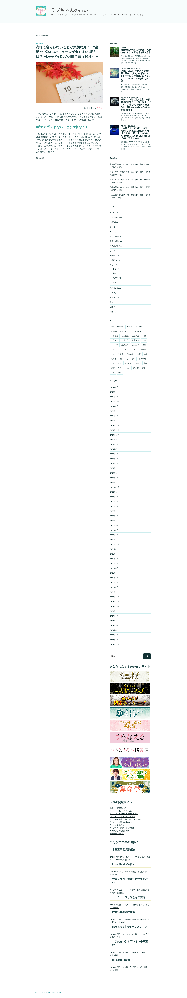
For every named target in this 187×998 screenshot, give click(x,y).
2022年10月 (114, 492)
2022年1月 (114, 535)
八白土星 (123, 350)
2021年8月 (114, 559)
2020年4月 (114, 635)
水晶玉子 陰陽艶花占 (118, 808)
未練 (113, 363)
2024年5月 (114, 416)
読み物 (136, 368)
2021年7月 (114, 563)
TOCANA (137, 331)
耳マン (112, 297)
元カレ (113, 350)
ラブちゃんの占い (69, 10)
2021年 (139, 327)
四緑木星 (130, 354)
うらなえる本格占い (118, 825)
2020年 (130, 327)
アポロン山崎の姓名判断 (119, 831)
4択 (112, 327)
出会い (112, 255)
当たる (113, 359)
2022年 (114, 331)
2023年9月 (114, 440)
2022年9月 (114, 497)
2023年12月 (114, 425)
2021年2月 (114, 587)
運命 (111, 302)
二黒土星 (125, 345)
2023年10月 (114, 435)
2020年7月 (114, 621)
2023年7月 (114, 449)
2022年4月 (114, 521)
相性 (114, 282)
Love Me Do (125, 331)
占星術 (112, 260)
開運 (111, 312)
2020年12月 (114, 597)
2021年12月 (114, 540)
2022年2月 (114, 530)
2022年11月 (114, 487)
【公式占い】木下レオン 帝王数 (122, 816)
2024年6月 (114, 411)
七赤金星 (125, 336)
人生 (111, 232)
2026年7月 (114, 387)
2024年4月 (114, 421)
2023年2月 (114, 473)
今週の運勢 (114, 246)
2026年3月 (114, 392)
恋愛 (111, 265)
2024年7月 (114, 406)
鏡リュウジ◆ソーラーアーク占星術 (124, 814)
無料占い (113, 288)
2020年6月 (114, 625)
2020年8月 (114, 616)
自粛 (128, 368)
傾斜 (144, 345)
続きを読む (41, 158)
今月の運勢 (114, 241)
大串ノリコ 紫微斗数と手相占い (123, 828)
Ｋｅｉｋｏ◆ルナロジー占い (121, 811)
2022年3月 (114, 525)
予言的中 (114, 345)
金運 (111, 307)
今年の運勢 (114, 236)
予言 (111, 227)
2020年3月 (114, 640)
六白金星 (133, 350)
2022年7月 (114, 506)
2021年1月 (114, 592)
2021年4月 (114, 578)
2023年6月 (114, 454)
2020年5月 (114, 630)
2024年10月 (114, 401)
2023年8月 (114, 444)
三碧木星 (135, 336)
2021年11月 (114, 544)
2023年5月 (114, 459)
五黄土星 (135, 345)
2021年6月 (114, 568)
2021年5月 (114, 573)
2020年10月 (114, 606)
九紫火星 (125, 340)
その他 (112, 213)
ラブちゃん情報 (116, 217)
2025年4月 (114, 397)
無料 (119, 363)
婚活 (145, 354)
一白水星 (114, 336)
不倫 (114, 269)
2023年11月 (114, 430)
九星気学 (113, 222)
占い (113, 354)
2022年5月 (114, 516)
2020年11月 (114, 601)
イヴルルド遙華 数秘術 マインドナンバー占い (128, 819)
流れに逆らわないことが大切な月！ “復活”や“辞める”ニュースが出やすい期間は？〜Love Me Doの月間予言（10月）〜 (67, 51)
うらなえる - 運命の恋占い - (121, 822)
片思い (115, 278)
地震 (139, 354)
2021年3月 (114, 582)
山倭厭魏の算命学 (117, 834)
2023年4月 (114, 463)
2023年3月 (114, 468)
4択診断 (120, 327)
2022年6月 (114, 511)
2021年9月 (114, 554)
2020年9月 (114, 611)
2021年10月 (114, 549)
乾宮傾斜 (135, 340)
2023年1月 (114, 478)
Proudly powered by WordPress (48, 992)
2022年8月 (114, 501)
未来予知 (142, 359)
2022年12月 (114, 482)
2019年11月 (114, 644)
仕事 (111, 251)
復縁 (114, 273)
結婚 (111, 293)
